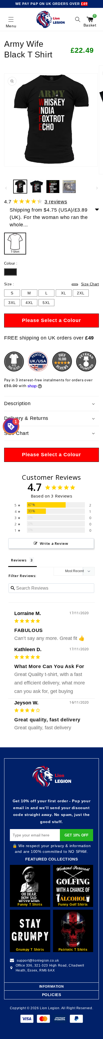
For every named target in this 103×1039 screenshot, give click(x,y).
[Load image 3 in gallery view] (53, 186)
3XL (12, 302)
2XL (81, 293)
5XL (46, 302)
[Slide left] (6, 188)
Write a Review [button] (54, 543)
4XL (29, 302)
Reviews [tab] (18, 560)
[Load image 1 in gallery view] (20, 186)
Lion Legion (50, 1008)
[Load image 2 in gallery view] (36, 186)
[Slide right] (97, 188)
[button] (11, 19)
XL (63, 293)
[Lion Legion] (51, 19)
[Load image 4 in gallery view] (69, 186)
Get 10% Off (76, 835)
